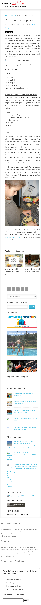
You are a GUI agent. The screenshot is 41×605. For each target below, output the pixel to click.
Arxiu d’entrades (12, 514)
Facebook (18, 289)
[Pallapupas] (13, 496)
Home (7, 16)
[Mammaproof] (27, 496)
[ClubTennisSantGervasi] (22, 356)
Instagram (9, 289)
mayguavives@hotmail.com (14, 237)
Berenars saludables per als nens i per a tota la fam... (13, 271)
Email (13, 289)
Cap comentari (11, 28)
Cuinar (13, 16)
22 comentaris (25, 471)
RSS (26, 289)
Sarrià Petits (11, 25)
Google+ (22, 289)
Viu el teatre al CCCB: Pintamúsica (24, 453)
